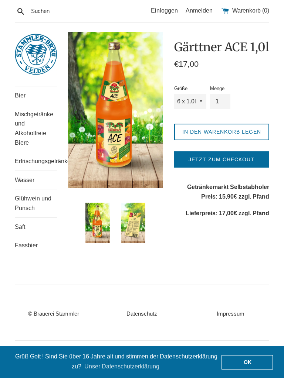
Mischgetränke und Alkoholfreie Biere (34, 128)
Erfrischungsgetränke (36, 161)
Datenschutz (141, 313)
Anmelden (199, 10)
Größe (180, 88)
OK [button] (247, 362)
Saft (20, 227)
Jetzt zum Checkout (221, 159)
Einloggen (164, 10)
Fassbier (26, 245)
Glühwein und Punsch (33, 203)
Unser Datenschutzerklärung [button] (121, 366)
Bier (20, 95)
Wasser (24, 180)
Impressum (230, 313)
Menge (217, 88)
